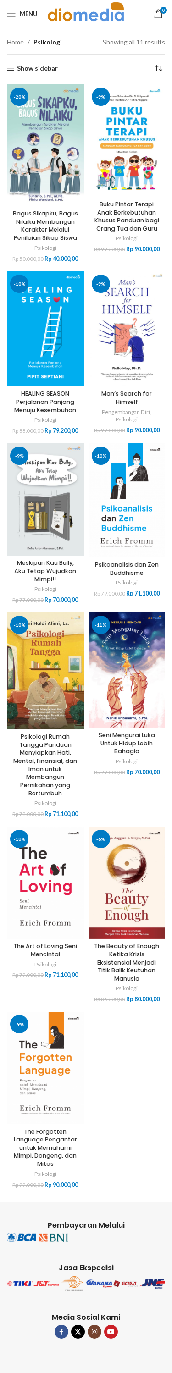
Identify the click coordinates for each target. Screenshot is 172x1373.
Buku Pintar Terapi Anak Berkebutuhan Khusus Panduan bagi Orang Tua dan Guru (126, 216)
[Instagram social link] (94, 1332)
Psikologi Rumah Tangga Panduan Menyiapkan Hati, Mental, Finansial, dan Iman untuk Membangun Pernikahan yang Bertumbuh (45, 765)
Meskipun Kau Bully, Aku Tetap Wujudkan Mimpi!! (45, 571)
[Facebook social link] (61, 1332)
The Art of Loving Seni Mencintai (45, 950)
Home (15, 42)
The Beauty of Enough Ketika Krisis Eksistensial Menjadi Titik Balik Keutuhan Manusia (126, 962)
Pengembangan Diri (126, 411)
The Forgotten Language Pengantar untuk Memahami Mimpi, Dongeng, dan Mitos (45, 1148)
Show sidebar (37, 68)
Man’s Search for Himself (126, 398)
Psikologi (45, 247)
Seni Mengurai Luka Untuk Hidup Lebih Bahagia (127, 743)
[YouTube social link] (111, 1332)
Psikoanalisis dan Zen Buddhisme (127, 569)
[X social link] (78, 1332)
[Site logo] (85, 13)
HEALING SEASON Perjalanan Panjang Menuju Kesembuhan (45, 402)
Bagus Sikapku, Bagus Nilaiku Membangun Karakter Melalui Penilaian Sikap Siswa (45, 226)
